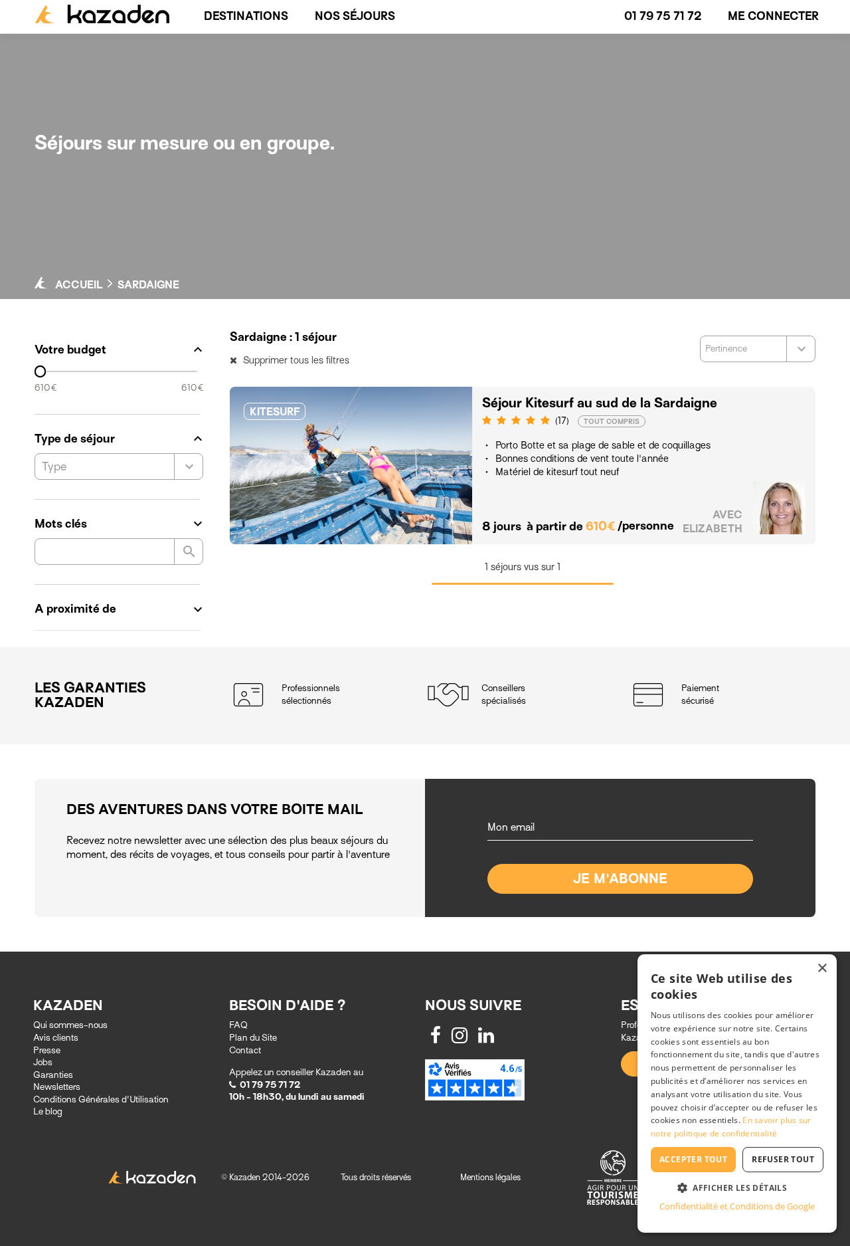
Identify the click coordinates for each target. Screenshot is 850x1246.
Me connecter (773, 16)
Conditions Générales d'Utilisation (101, 1099)
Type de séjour (119, 439)
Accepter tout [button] (693, 1159)
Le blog (47, 1111)
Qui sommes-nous (70, 1025)
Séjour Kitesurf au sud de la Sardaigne (599, 403)
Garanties (53, 1075)
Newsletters (56, 1087)
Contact (245, 1050)
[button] (737, 1187)
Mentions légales (490, 1177)
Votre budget (119, 350)
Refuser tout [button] (783, 1159)
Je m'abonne (620, 878)
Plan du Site (253, 1038)
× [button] (822, 969)
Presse (46, 1050)
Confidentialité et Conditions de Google (737, 1206)
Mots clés (119, 524)
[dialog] (737, 1093)
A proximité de (119, 609)
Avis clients (55, 1038)
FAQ (238, 1025)
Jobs (42, 1062)
